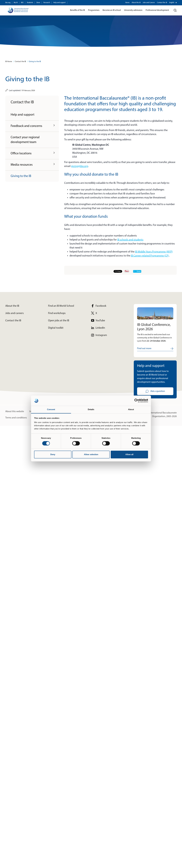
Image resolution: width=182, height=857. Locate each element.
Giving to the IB (35, 62)
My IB (16, 2)
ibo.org (7, 2)
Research (46, 2)
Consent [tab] (51, 409)
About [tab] (131, 409)
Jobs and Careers (149, 2)
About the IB (136, 2)
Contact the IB (162, 2)
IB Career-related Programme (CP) (150, 255)
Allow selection (91, 454)
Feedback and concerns (26, 126)
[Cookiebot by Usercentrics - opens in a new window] (136, 401)
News (127, 2)
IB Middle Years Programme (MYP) (154, 251)
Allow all (129, 454)
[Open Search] (175, 10)
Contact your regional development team (25, 140)
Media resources (22, 164)
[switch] (76, 443)
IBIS (22, 2)
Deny (52, 454)
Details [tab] (91, 409)
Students (30, 2)
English (171, 2)
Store (38, 2)
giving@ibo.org (79, 166)
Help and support (59, 2)
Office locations (21, 153)
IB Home (8, 62)
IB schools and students (130, 239)
